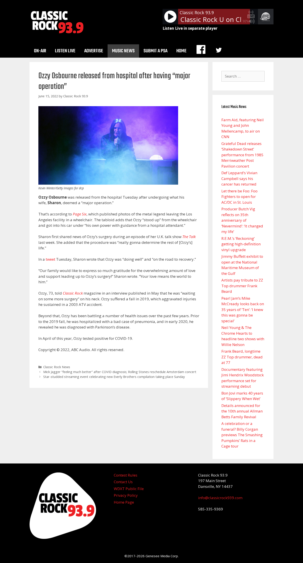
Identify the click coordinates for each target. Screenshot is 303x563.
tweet (50, 259)
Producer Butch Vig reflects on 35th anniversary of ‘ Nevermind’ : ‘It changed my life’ (242, 220)
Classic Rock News (56, 367)
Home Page (124, 502)
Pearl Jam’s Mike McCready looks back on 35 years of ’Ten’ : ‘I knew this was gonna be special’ (242, 309)
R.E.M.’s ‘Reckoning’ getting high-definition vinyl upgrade (241, 244)
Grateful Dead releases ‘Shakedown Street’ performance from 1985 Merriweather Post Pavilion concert (242, 155)
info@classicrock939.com (220, 497)
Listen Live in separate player (190, 28)
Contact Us (123, 481)
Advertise (93, 51)
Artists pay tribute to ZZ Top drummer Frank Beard (242, 286)
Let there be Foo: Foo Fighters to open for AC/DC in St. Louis (239, 196)
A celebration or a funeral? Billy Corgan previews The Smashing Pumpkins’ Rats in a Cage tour (242, 435)
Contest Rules (125, 475)
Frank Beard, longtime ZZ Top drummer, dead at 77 (242, 357)
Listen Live (65, 51)
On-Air (40, 51)
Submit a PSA (155, 51)
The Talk (189, 236)
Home (181, 51)
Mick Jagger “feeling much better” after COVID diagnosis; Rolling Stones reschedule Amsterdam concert (119, 372)
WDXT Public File (129, 488)
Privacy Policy (126, 495)
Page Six (80, 214)
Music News (123, 51)
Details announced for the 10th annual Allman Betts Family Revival (242, 411)
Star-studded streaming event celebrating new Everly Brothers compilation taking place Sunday (114, 377)
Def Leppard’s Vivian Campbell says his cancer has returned (239, 178)
